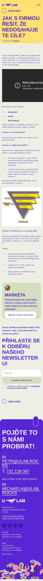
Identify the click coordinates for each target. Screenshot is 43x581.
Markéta (16, 41)
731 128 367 (17, 471)
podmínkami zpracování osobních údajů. (23, 387)
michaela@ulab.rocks (21, 490)
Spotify (10, 116)
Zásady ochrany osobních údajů (13, 518)
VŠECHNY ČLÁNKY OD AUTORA (20, 315)
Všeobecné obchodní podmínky (13, 516)
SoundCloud (12, 112)
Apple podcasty (13, 120)
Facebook (4, 525)
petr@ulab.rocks (20, 463)
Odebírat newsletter (21, 380)
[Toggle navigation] (39, 5)
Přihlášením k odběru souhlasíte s (23, 387)
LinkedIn (10, 525)
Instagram (20, 525)
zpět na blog (14, 10)
